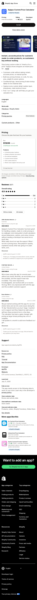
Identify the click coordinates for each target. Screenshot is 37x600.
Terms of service (8, 579)
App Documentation (9, 362)
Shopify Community (9, 540)
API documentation (8, 536)
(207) (21, 19)
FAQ (3, 356)
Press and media (25, 543)
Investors (22, 540)
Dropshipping (24, 491)
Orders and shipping (9, 502)
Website (5, 372)
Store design (6, 506)
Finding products (8, 494)
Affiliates (22, 551)
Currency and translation (23, 518)
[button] (18, 425)
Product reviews (25, 498)
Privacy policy (7, 354)
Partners (22, 547)
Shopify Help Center (9, 532)
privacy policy (7, 392)
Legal (21, 554)
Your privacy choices (9, 594)
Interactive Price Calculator (16, 433)
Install (18, 25)
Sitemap (5, 589)
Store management (8, 515)
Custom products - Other (11, 123)
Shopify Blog (6, 547)
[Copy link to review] (15, 220)
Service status (24, 558)
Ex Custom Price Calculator (16, 421)
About (21, 532)
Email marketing (25, 506)
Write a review (7, 212)
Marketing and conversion (7, 510)
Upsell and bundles (26, 502)
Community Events (8, 543)
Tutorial (4, 359)
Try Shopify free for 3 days (18, 467)
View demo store (18, 30)
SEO (20, 509)
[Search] (31, 3)
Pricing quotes (7, 116)
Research (5, 551)
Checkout (5, 109)
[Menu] (34, 3)
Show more (5, 251)
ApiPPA (28, 19)
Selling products (7, 498)
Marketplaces (24, 494)
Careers (22, 536)
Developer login (7, 574)
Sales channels (7, 491)
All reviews (19, 212)
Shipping (22, 513)
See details (6, 413)
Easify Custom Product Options (18, 442)
